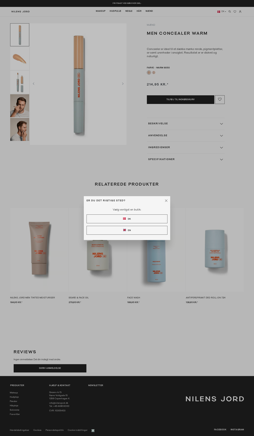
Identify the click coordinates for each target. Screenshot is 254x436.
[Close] (166, 200)
